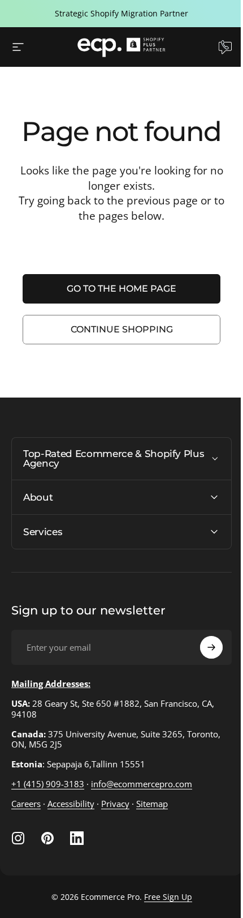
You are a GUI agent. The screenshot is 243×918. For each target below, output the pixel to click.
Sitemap (152, 803)
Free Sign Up (164, 896)
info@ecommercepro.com (141, 783)
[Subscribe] (203, 647)
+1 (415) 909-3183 (47, 783)
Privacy (115, 803)
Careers (26, 803)
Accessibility (70, 803)
